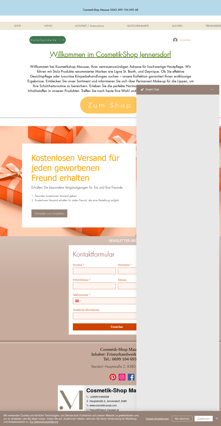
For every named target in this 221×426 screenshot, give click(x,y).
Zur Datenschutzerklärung (44, 421)
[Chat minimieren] (212, 89)
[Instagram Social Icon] (122, 377)
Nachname (125, 264)
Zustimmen (204, 418)
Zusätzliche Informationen (86, 309)
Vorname (78, 264)
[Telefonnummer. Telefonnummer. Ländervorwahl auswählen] (78, 301)
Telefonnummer (81, 294)
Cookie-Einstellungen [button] (157, 418)
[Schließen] (217, 418)
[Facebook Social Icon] (131, 377)
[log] (177, 251)
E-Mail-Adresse (81, 279)
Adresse (122, 279)
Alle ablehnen (182, 418)
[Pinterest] (112, 377)
